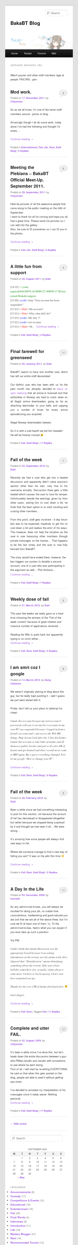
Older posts (18, 1123)
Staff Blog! (38, 250)
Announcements (20, 1192)
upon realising (18, 393)
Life (46, 147)
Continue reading (21, 139)
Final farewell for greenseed (27, 354)
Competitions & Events (24, 1200)
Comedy (15, 1196)
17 (63, 1029)
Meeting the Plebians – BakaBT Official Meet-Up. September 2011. (29, 176)
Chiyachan (16, 101)
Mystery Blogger (20, 1234)
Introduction (18, 1225)
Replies (23, 151)
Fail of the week (26, 459)
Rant (52, 147)
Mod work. (20, 92)
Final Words (17, 1217)
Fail (41, 147)
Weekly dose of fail (29, 599)
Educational (17, 1204)
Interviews (16, 1221)
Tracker (28, 53)
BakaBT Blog (25, 22)
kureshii (15, 898)
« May (21, 1177)
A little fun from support (26, 269)
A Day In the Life (27, 889)
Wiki (54, 53)
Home (14, 53)
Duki (48, 279)
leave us (62, 389)
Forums (42, 53)
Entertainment (29, 147)
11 (63, 352)
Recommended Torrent (24, 1242)
